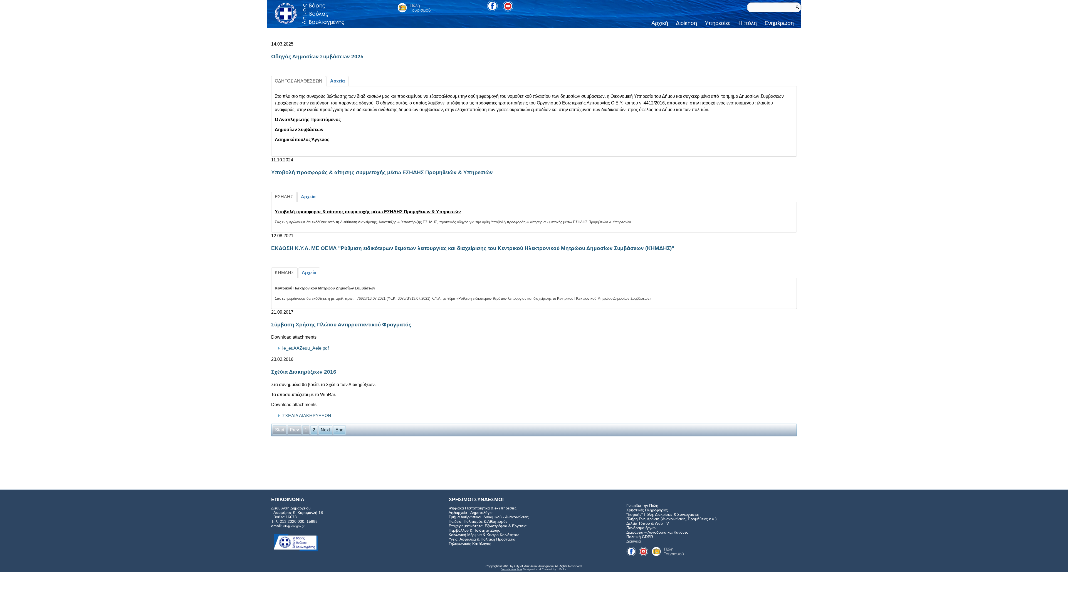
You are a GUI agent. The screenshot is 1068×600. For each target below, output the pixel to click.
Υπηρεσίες (718, 23)
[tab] (298, 81)
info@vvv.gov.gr (294, 526)
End (339, 430)
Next (325, 430)
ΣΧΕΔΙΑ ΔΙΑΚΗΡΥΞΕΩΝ (306, 415)
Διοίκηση (686, 23)
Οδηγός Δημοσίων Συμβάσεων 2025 (317, 56)
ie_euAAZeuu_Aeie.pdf (305, 348)
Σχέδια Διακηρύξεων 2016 (303, 372)
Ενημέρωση (779, 23)
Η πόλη (747, 23)
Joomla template (511, 569)
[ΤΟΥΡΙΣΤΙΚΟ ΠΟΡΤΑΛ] (414, 7)
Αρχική (659, 23)
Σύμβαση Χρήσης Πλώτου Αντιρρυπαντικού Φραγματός (341, 325)
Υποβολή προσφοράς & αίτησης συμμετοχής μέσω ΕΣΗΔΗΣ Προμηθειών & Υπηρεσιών (382, 172)
